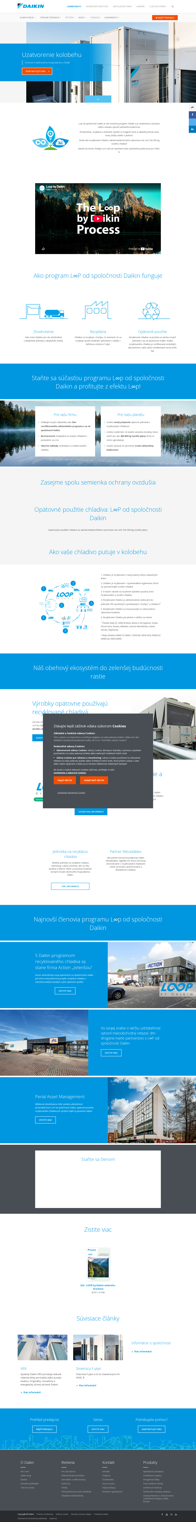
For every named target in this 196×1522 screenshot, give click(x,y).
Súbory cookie (62, 1514)
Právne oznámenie (45, 1514)
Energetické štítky (151, 1479)
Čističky (69, 17)
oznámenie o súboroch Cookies (70, 772)
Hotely (64, 1487)
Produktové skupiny (152, 1475)
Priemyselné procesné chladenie (76, 1491)
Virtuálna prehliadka (30, 1483)
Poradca (95, 17)
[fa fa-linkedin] (176, 1514)
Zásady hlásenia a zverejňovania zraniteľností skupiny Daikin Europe (158, 1498)
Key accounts (108, 1483)
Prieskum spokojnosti (112, 1491)
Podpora (106, 1475)
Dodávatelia (107, 1479)
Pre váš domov (68, 1471)
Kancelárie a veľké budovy (73, 1479)
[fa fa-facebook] (162, 1514)
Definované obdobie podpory (156, 1491)
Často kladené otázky (153, 1483)
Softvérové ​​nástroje (152, 1487)
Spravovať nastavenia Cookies (71, 792)
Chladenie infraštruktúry (72, 1495)
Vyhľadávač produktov (153, 1471)
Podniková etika (101, 1514)
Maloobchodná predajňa (72, 1475)
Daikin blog (26, 1475)
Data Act (53, 1518)
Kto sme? (25, 1471)
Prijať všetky (65, 780)
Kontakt (106, 1471)
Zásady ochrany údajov (81, 1514)
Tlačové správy (27, 1487)
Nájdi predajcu (109, 1487)
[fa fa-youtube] (167, 1514)
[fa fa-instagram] (171, 1514)
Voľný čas (65, 1483)
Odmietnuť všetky (94, 780)
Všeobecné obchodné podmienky (32, 1518)
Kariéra (24, 1479)
